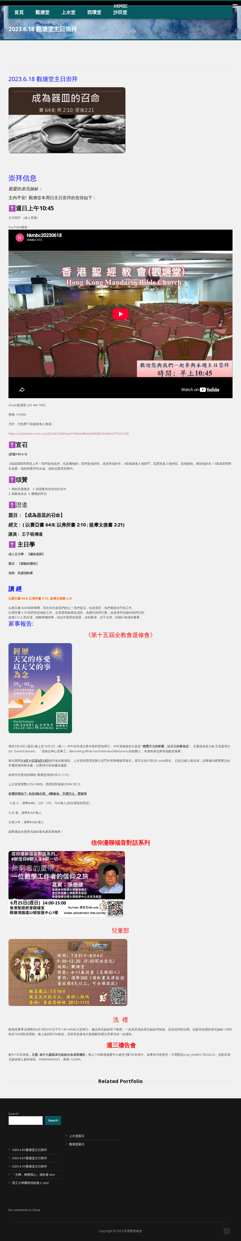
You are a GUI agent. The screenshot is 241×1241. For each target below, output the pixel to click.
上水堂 (68, 12)
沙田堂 (120, 12)
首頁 (19, 12)
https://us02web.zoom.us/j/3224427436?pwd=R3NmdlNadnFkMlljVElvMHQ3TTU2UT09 (68, 433)
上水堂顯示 (76, 1136)
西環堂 (94, 12)
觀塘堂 (43, 12)
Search (13, 1114)
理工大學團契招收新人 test (30, 1183)
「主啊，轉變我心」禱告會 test (33, 1174)
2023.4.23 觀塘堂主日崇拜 (29, 1158)
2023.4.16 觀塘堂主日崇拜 (29, 1166)
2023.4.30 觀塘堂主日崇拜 (29, 1150)
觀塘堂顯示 (76, 1144)
